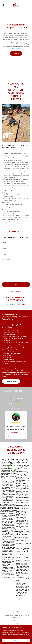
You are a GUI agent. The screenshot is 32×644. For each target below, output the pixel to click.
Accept (16, 640)
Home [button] (16, 621)
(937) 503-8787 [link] (20, 304)
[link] (16, 5)
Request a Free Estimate (11, 381)
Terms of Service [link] (15, 291)
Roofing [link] (16, 623)
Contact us (16, 53)
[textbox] (16, 242)
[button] (4, 5)
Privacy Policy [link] (26, 290)
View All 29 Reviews (16, 408)
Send (16, 284)
